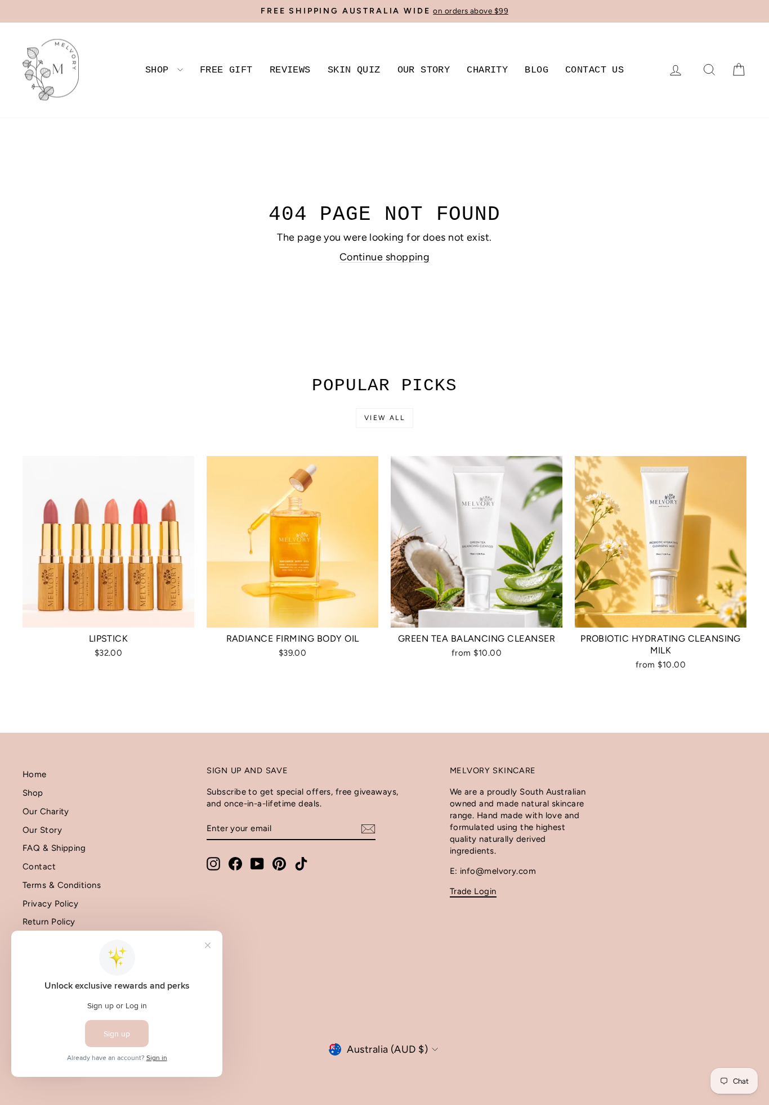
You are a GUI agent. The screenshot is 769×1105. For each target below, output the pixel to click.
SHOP (160, 70)
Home (35, 774)
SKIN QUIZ (354, 70)
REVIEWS (290, 70)
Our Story (42, 830)
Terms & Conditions (62, 885)
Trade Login (473, 891)
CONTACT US (594, 70)
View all (384, 418)
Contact (39, 867)
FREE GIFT (226, 70)
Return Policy (49, 922)
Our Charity (46, 811)
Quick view (108, 615)
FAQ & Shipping (54, 848)
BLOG (536, 70)
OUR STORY (423, 70)
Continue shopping (384, 257)
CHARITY (487, 70)
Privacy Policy (50, 904)
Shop (33, 793)
